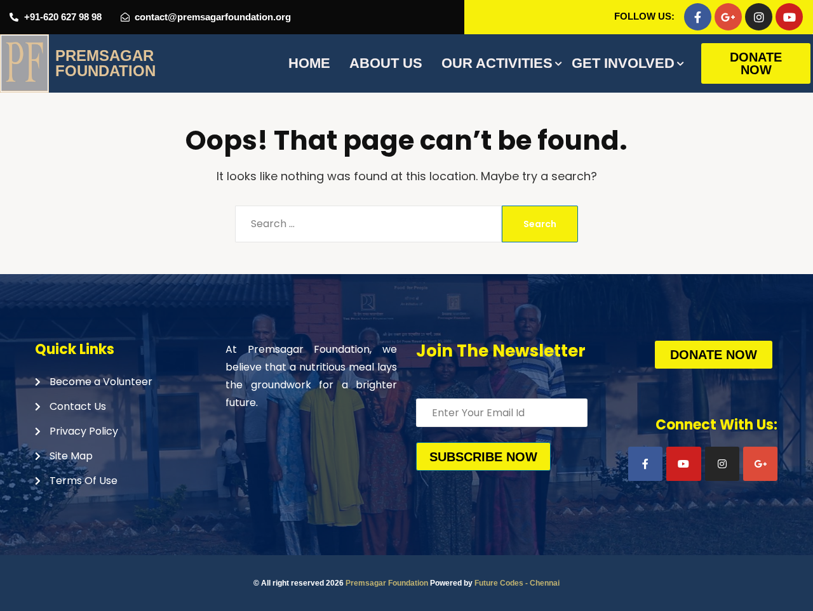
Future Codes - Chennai (517, 583)
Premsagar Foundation (387, 583)
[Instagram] (758, 16)
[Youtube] (789, 16)
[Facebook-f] (697, 16)
